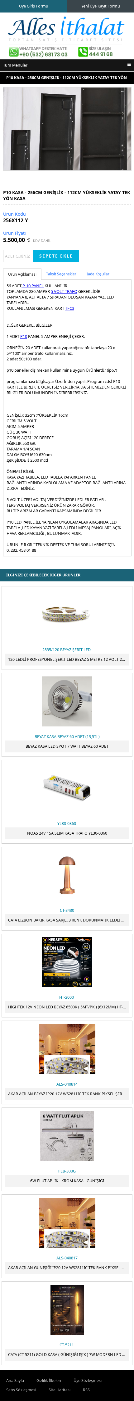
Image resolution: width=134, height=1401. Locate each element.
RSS (86, 1390)
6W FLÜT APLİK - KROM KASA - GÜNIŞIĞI (67, 1180)
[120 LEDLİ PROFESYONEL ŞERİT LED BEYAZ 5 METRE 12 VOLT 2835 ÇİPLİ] (67, 615)
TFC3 (69, 308)
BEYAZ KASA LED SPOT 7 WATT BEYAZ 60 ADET (67, 746)
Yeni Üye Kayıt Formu (100, 6)
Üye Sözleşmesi (88, 1380)
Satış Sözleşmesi (21, 1390)
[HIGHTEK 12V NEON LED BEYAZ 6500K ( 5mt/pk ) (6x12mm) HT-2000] (67, 962)
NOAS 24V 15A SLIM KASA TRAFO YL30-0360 (67, 833)
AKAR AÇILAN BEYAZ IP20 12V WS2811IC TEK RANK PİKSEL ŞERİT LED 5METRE (68, 1094)
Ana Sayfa (15, 1380)
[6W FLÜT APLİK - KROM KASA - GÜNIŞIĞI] (67, 1136)
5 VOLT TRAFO (64, 291)
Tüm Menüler (15, 65)
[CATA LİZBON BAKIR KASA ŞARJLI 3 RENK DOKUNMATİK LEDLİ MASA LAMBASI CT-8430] (67, 875)
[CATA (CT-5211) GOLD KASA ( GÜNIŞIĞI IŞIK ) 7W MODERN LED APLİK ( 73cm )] (67, 1310)
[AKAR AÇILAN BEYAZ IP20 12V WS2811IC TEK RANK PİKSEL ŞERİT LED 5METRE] (67, 1049)
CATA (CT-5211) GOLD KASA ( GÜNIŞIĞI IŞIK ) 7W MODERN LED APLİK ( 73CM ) (68, 1354)
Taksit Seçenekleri (61, 274)
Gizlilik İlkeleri (48, 1380)
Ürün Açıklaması (22, 274)
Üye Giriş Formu (33, 6)
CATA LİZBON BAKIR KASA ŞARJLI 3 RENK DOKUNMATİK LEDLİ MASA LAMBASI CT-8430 (68, 920)
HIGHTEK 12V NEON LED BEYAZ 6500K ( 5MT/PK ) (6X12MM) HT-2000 (68, 1007)
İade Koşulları (98, 274)
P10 (23, 336)
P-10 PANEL (33, 286)
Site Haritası (59, 1390)
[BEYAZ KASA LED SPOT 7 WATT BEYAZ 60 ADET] (67, 701)
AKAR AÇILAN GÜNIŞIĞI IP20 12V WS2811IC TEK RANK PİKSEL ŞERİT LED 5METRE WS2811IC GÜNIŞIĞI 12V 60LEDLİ (68, 1267)
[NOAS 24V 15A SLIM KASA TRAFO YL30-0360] (67, 788)
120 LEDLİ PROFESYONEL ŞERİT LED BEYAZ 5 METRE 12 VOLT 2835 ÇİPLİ (68, 659)
